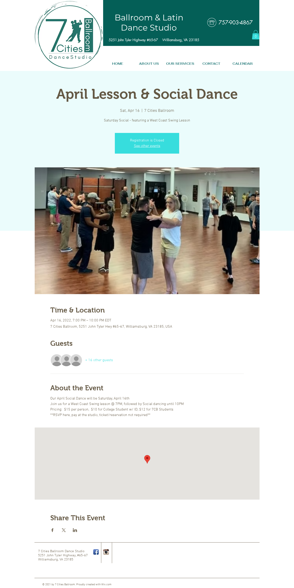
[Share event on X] (64, 530)
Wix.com (106, 584)
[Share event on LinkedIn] (75, 530)
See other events (147, 146)
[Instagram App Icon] (106, 552)
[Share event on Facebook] (52, 530)
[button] (256, 34)
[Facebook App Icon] (96, 552)
